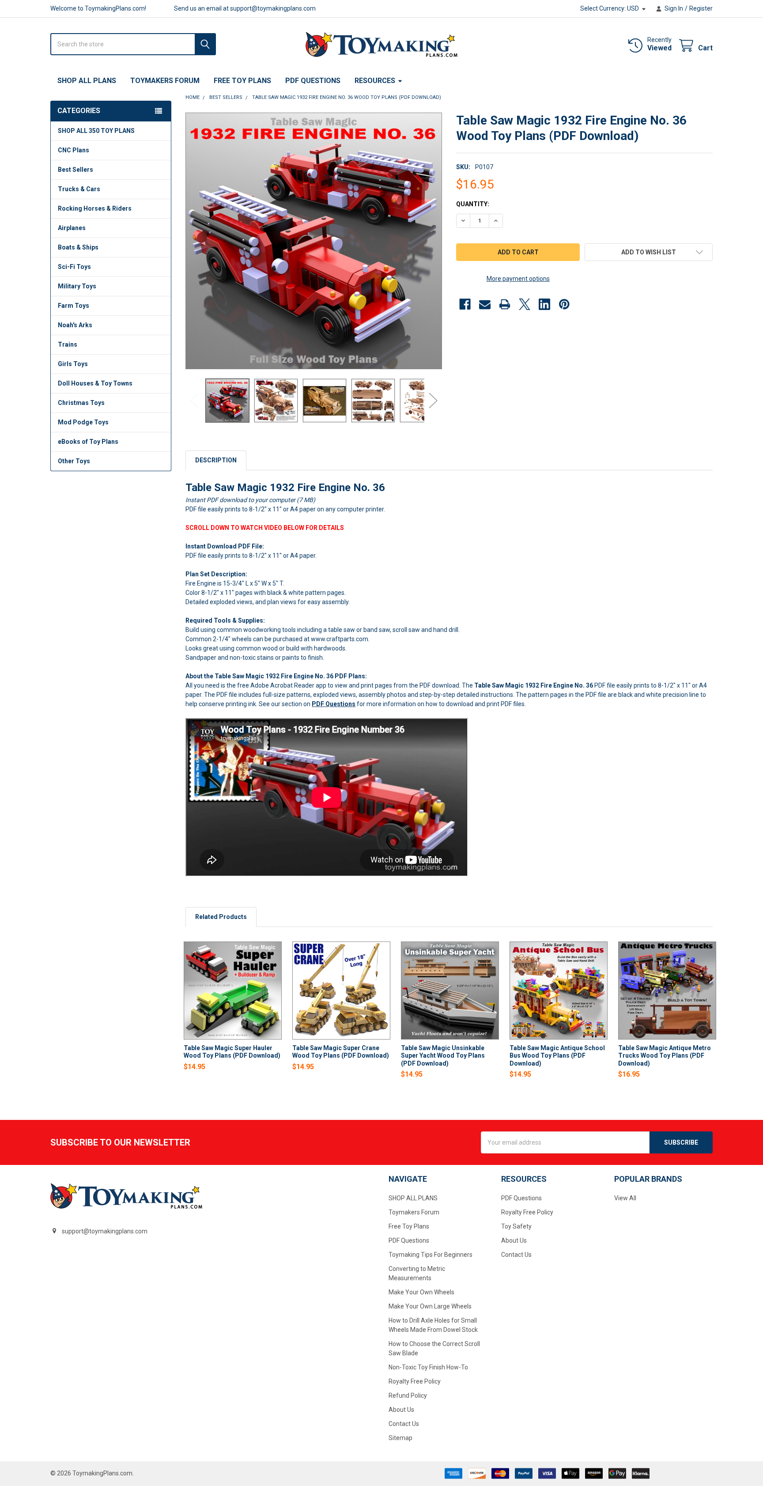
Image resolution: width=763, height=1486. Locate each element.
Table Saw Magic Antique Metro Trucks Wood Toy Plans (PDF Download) (664, 1055)
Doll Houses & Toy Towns (95, 383)
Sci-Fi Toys (74, 266)
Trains (67, 344)
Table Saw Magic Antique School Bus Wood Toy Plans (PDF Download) (557, 1055)
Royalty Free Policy (415, 1381)
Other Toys (74, 461)
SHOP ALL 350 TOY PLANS (96, 130)
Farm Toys (73, 305)
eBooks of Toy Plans (88, 441)
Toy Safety (516, 1226)
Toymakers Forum (165, 80)
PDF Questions (312, 80)
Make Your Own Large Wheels (430, 1306)
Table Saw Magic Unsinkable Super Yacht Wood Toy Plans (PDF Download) (443, 1055)
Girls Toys (73, 363)
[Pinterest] (564, 304)
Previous (194, 400)
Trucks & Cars (79, 189)
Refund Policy (408, 1395)
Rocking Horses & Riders (95, 208)
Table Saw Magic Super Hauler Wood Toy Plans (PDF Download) (232, 1051)
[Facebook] (465, 304)
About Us (401, 1409)
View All (625, 1198)
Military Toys (77, 286)
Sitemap (400, 1437)
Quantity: (472, 204)
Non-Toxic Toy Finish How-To (428, 1367)
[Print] (505, 304)
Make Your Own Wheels (421, 1292)
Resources (375, 80)
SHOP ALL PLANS (86, 80)
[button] (649, 252)
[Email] (485, 304)
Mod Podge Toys (83, 422)
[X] (524, 304)
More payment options (518, 278)
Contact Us (404, 1423)
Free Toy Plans (242, 80)
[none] (314, 241)
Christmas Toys (81, 402)
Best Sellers (75, 169)
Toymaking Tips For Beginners (430, 1254)
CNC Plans (73, 150)
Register (701, 8)
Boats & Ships (78, 247)
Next (433, 400)
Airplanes (72, 227)
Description (216, 460)
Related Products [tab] (221, 916)
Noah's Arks (75, 325)
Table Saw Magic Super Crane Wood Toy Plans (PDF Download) (340, 1051)
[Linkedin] (544, 304)
